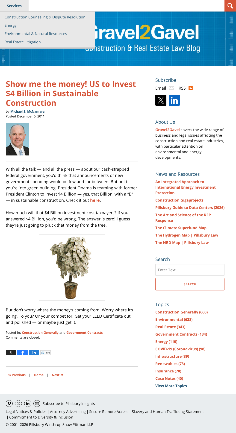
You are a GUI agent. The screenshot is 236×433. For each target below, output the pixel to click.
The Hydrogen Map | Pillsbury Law (186, 235)
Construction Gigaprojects (179, 200)
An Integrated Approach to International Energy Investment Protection (185, 187)
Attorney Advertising (68, 411)
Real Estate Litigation (23, 41)
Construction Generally (40, 332)
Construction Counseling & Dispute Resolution (45, 17)
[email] (36, 403)
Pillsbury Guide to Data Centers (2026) (189, 207)
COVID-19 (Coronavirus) (180, 348)
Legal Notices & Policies (26, 411)
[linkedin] (27, 403)
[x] (18, 403)
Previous (17, 374)
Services (14, 5)
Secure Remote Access (108, 411)
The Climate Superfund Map (180, 227)
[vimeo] (9, 403)
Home (39, 375)
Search (190, 284)
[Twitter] (160, 100)
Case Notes (169, 378)
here (95, 200)
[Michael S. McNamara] (19, 139)
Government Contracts (84, 332)
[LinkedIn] (174, 100)
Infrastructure (172, 356)
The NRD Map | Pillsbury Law (182, 242)
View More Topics (171, 385)
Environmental (173, 319)
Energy (11, 25)
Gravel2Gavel (167, 129)
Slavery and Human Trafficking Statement (168, 411)
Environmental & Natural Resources (36, 33)
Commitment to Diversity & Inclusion (41, 417)
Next (57, 374)
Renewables (170, 363)
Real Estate (170, 326)
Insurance (168, 371)
